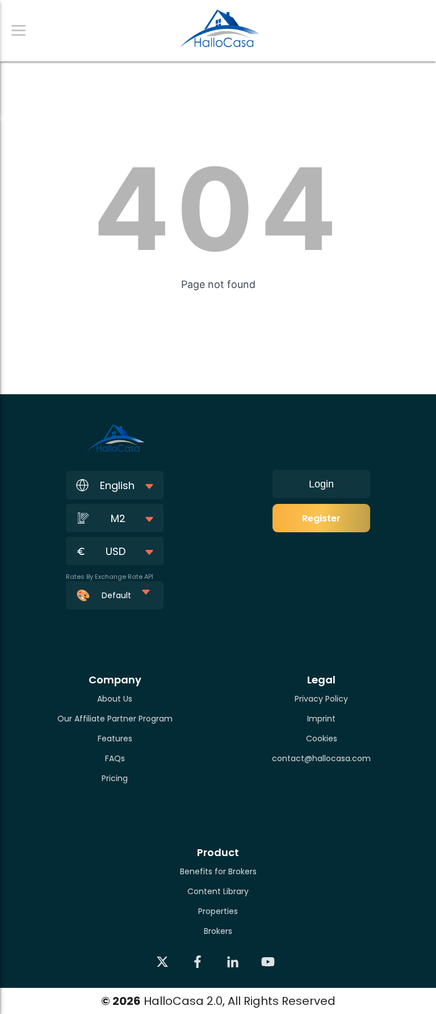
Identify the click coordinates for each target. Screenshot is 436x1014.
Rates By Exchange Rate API (109, 576)
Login (321, 484)
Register (321, 518)
